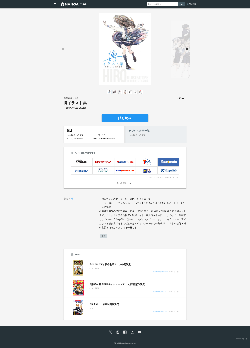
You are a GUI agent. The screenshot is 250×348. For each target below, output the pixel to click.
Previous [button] (63, 49)
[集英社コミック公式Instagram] (118, 332)
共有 (179, 98)
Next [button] (187, 49)
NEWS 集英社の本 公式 (160, 272)
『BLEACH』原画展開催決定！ (105, 304)
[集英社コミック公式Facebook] (125, 332)
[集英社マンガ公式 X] (110, 332)
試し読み (125, 118)
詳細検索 (192, 4)
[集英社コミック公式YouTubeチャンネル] (139, 332)
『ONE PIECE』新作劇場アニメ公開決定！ (111, 264)
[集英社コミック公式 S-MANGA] (74, 4)
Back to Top (241, 339)
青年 (103, 236)
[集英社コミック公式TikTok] (132, 332)
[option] (125, 49)
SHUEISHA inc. (119, 343)
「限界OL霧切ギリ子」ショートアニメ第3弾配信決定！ (118, 284)
